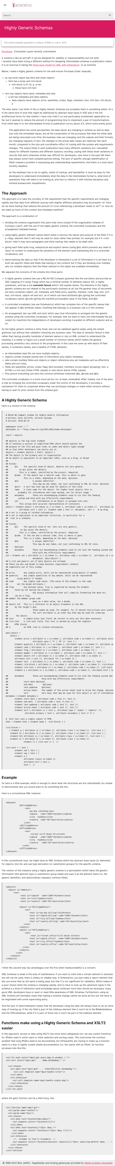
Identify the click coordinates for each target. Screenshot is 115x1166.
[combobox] (54, 15)
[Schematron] (24, 5)
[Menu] (5, 5)
